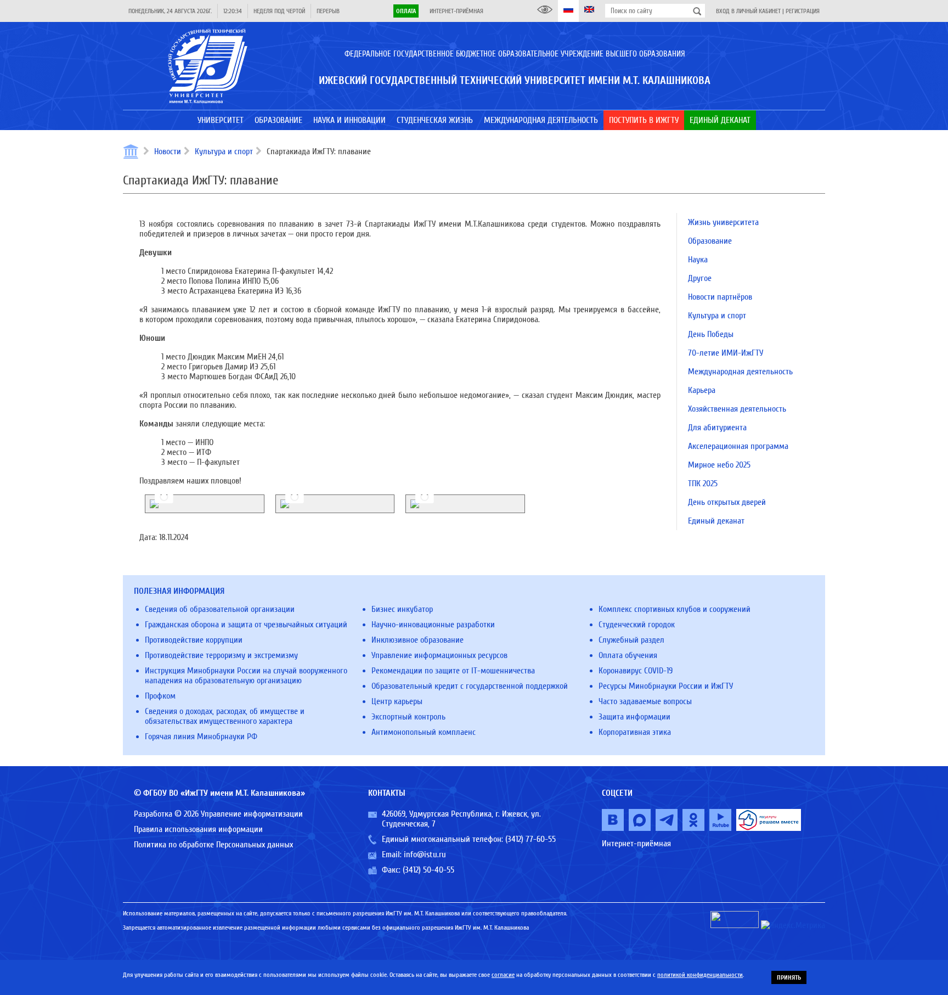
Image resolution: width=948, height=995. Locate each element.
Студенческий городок (637, 624)
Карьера (701, 390)
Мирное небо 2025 (719, 465)
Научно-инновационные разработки (433, 624)
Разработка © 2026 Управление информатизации (218, 814)
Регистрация (803, 11)
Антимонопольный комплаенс (423, 732)
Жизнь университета (723, 222)
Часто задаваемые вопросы (645, 701)
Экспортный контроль (408, 717)
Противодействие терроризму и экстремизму (221, 655)
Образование (710, 241)
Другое (700, 278)
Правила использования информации (198, 829)
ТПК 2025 (703, 483)
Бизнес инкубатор (402, 609)
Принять (789, 977)
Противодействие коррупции (193, 640)
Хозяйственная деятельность (737, 409)
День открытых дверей (727, 502)
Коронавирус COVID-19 (636, 671)
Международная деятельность (740, 371)
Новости (167, 151)
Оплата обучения (628, 655)
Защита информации (634, 717)
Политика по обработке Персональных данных (213, 845)
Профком (160, 696)
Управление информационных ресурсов (439, 655)
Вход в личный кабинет (748, 11)
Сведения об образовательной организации (220, 609)
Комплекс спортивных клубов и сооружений (675, 609)
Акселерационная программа (738, 446)
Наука (698, 260)
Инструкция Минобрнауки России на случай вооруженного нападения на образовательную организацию (246, 675)
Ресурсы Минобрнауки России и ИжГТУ (666, 686)
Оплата (406, 11)
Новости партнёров (720, 297)
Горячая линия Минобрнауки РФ (201, 736)
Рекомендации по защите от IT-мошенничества (453, 671)
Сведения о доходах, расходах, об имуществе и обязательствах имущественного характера (224, 716)
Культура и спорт (224, 151)
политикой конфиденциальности (700, 975)
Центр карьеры (396, 701)
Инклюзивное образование (417, 640)
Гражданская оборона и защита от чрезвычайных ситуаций (246, 624)
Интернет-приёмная (456, 11)
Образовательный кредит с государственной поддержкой (469, 686)
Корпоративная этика (635, 732)
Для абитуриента (717, 427)
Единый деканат (716, 521)
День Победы (710, 334)
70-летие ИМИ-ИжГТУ (725, 353)
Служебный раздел (631, 640)
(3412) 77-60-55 (530, 839)
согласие (503, 975)
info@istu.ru (425, 854)
